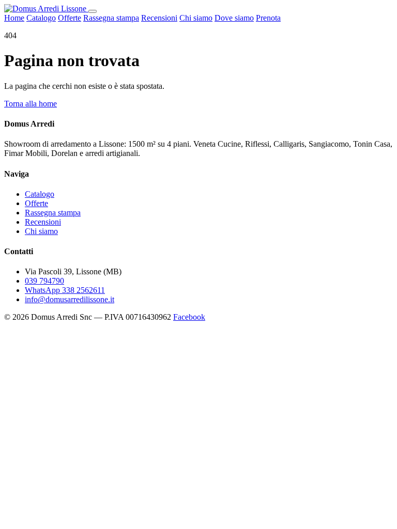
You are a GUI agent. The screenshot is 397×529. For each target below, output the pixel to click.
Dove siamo (234, 17)
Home (14, 17)
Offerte (69, 17)
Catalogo (41, 17)
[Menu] (92, 11)
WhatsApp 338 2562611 (65, 290)
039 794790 (44, 280)
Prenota (268, 17)
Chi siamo (195, 17)
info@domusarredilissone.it (69, 299)
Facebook (189, 317)
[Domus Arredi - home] (46, 8)
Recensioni (159, 17)
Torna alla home (30, 103)
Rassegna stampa (111, 17)
